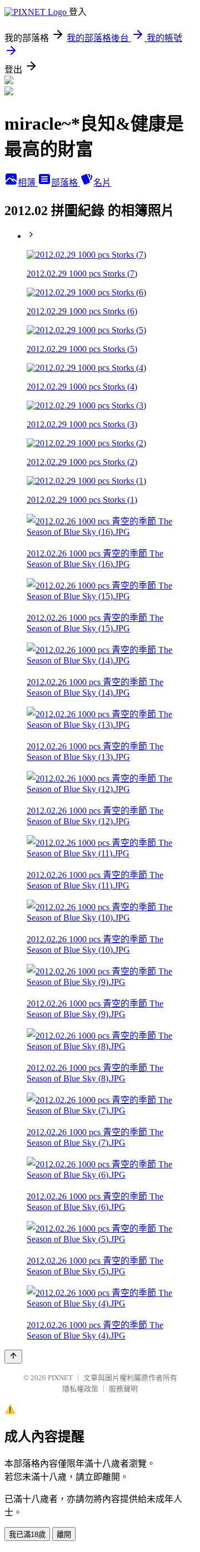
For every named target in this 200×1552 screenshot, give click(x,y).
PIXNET (60, 1378)
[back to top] (13, 1357)
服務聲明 (123, 1389)
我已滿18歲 (27, 1534)
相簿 (28, 182)
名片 (102, 182)
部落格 (65, 182)
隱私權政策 (80, 1389)
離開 (64, 1534)
